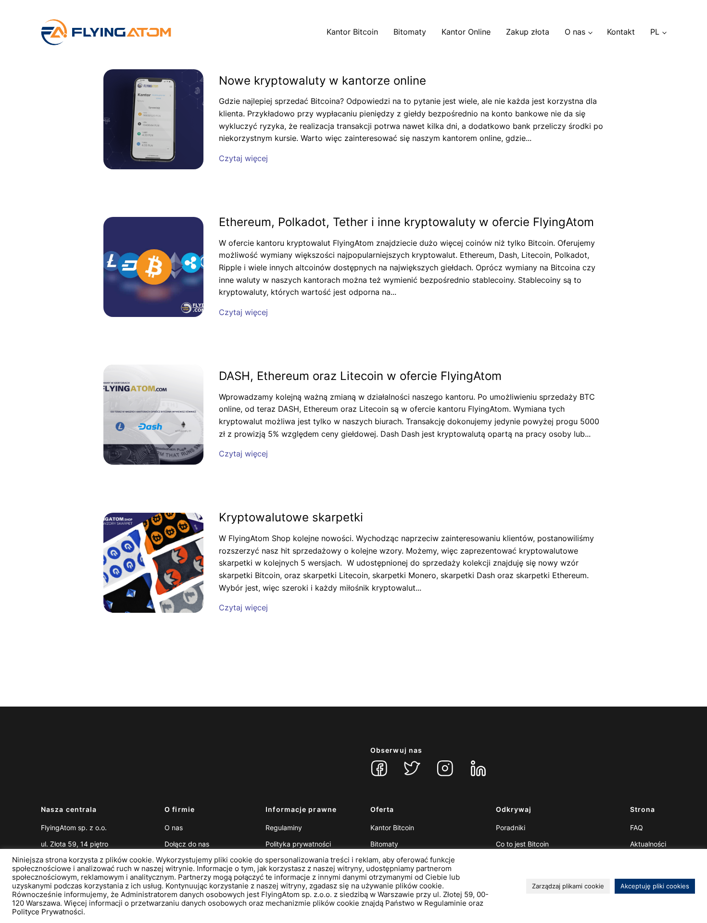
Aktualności (648, 844)
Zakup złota (527, 32)
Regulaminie (445, 903)
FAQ (636, 827)
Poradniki (510, 827)
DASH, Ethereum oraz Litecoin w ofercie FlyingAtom (360, 376)
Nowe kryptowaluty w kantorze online (322, 81)
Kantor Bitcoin (352, 32)
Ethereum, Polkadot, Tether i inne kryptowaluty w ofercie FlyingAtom (406, 222)
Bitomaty (409, 32)
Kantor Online (466, 32)
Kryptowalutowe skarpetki (291, 517)
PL (654, 32)
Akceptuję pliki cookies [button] (654, 886)
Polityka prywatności (298, 844)
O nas (575, 32)
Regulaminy (283, 827)
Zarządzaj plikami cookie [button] (568, 886)
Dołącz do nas (186, 844)
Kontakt (621, 32)
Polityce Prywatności (47, 912)
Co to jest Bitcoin (522, 844)
